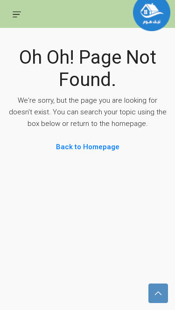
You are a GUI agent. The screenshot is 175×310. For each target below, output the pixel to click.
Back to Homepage (87, 147)
